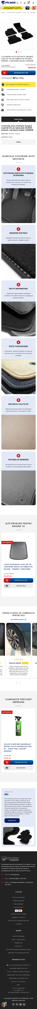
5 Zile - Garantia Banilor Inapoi (18, 972)
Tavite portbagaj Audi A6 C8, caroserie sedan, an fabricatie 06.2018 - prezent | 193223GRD (18, 566)
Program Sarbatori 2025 (18, 968)
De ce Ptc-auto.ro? (18, 982)
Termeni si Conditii (18, 917)
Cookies (18, 924)
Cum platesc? (18, 907)
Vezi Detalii (21, 586)
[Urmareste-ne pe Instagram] (16, 1004)
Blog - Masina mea (18, 939)
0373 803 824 (15, 875)
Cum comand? (18, 904)
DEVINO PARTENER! (18, 936)
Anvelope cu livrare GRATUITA (18, 953)
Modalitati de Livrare (18, 914)
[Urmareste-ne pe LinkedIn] (24, 1004)
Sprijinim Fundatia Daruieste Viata (18, 949)
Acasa (3, 12)
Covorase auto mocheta (14, 12)
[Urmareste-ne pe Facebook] (13, 1004)
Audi (24, 12)
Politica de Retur (18, 897)
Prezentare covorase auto (18, 978)
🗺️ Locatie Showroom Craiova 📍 (18, 965)
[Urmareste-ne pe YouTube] (20, 1004)
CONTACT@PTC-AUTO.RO (17, 878)
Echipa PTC (18, 946)
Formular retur (18, 901)
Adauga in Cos (21, 580)
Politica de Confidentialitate (18, 921)
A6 (28, 12)
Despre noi (18, 943)
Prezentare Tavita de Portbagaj (18, 975)
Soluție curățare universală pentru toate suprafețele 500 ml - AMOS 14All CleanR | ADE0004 (18, 747)
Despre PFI (12, 820)
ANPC (18, 985)
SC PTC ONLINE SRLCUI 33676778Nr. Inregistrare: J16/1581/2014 (18, 990)
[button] (17, 683)
